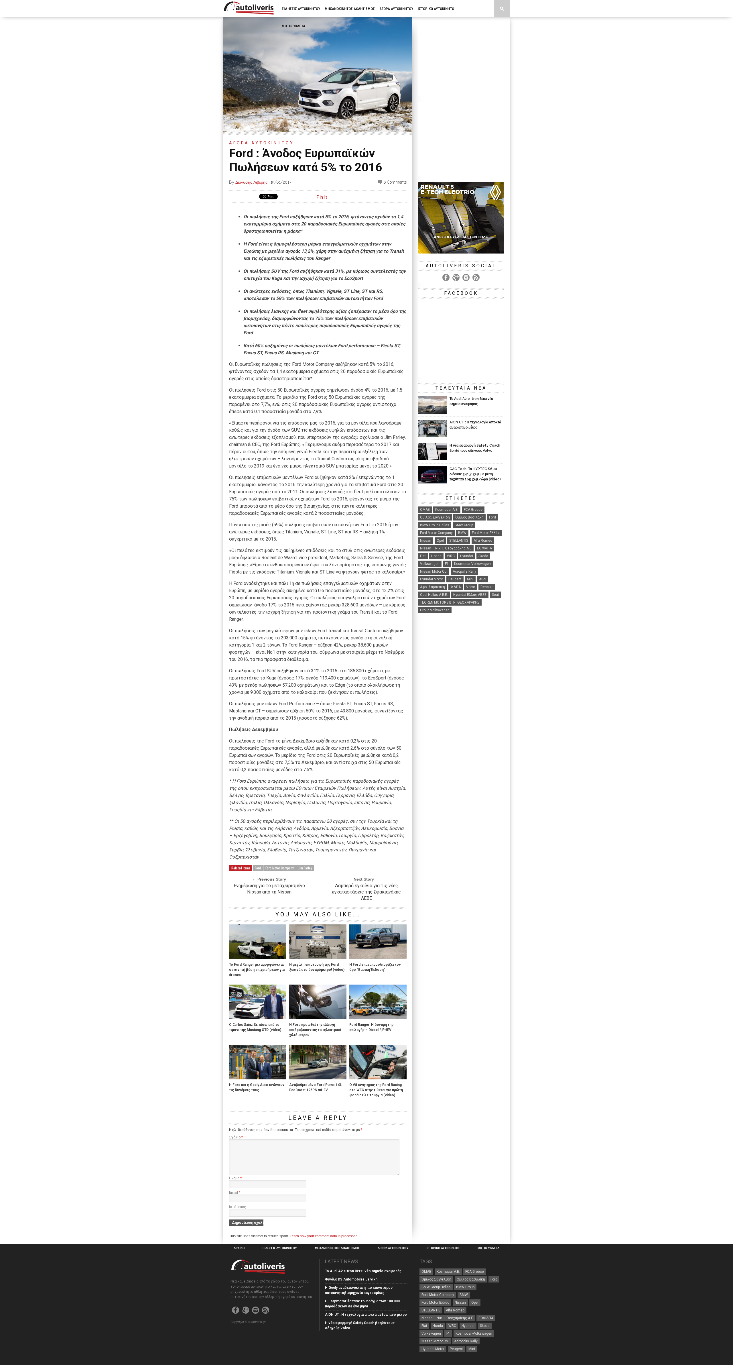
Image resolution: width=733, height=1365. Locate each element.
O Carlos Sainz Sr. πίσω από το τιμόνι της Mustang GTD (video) (255, 1027)
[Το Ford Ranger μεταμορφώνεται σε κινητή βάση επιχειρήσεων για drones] (257, 957)
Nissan (425, 541)
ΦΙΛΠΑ (455, 587)
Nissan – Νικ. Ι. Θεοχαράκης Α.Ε (446, 548)
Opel (440, 541)
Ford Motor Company (279, 867)
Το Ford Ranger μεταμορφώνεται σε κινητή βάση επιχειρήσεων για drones (257, 970)
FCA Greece (473, 510)
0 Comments (395, 182)
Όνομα (235, 1178)
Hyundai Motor (431, 579)
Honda (436, 556)
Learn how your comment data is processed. (324, 1236)
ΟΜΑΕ (425, 510)
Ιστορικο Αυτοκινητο (436, 9)
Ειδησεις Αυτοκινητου (301, 9)
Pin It (321, 197)
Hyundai (466, 556)
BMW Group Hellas (434, 525)
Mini (470, 579)
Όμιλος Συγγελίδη (435, 517)
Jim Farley (305, 867)
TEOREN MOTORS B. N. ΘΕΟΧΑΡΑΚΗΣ (450, 602)
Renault (486, 587)
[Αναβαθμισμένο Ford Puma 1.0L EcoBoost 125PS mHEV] (317, 1077)
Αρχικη (239, 1248)
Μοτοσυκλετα (293, 26)
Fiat (423, 556)
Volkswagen (430, 564)
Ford (258, 867)
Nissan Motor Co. (433, 571)
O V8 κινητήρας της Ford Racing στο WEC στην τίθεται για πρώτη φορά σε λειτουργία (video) (376, 1090)
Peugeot (455, 579)
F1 (447, 564)
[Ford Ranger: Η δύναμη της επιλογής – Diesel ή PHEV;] (378, 1017)
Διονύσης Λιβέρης (251, 182)
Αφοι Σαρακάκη (432, 587)
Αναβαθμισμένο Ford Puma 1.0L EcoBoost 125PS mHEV (315, 1087)
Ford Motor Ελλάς (486, 533)
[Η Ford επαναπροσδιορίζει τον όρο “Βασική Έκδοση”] (378, 957)
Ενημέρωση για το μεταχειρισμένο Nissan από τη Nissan (269, 889)
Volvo (470, 587)
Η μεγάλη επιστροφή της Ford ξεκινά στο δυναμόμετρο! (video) (316, 967)
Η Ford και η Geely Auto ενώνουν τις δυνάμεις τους (256, 1087)
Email (234, 1193)
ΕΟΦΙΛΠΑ (484, 548)
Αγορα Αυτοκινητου (396, 9)
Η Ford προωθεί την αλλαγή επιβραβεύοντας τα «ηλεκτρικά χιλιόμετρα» (315, 1030)
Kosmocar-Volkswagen (472, 564)
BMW (462, 533)
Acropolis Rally (464, 571)
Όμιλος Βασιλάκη (469, 517)
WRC (451, 556)
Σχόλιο (236, 1137)
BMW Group (464, 525)
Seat (495, 595)
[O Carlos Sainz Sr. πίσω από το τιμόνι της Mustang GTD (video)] (257, 1017)
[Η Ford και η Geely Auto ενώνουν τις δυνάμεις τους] (257, 1077)
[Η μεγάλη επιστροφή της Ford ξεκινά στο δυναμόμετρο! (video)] (317, 957)
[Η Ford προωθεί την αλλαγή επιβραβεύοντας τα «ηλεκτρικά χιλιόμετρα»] (317, 1017)
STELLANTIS (458, 541)
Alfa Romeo (483, 541)
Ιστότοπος (237, 1207)
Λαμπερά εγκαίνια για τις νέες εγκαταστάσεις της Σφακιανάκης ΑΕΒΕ (366, 892)
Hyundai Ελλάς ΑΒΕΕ (469, 595)
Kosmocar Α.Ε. (446, 510)
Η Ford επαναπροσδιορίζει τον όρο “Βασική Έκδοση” (375, 967)
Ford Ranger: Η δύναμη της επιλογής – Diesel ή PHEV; (371, 1027)
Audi (482, 579)
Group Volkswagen (435, 610)
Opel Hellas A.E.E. (434, 595)
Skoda (483, 556)
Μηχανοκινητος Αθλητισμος (350, 9)
